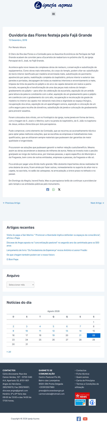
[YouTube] (85, 418)
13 (67, 331)
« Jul (9, 351)
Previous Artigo (11, 203)
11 (40, 331)
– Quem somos (82, 377)
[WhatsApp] (53, 189)
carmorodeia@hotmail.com (51, 394)
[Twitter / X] (59, 189)
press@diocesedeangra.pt (51, 390)
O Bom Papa (12, 259)
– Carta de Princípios (85, 380)
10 (27, 331)
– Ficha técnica (82, 374)
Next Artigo (97, 203)
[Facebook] (47, 189)
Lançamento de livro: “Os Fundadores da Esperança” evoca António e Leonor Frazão (47, 250)
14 (80, 331)
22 (93, 335)
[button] (53, 14)
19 (53, 335)
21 (80, 335)
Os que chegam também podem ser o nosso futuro (31, 255)
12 (53, 331)
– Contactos (80, 370)
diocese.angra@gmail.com (15, 390)
